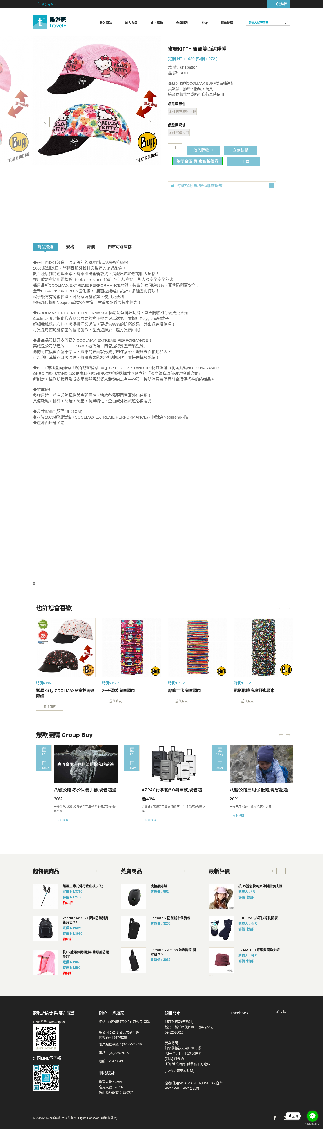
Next (150, 122)
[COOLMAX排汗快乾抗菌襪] (221, 928)
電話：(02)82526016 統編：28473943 (114, 1057)
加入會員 (131, 22)
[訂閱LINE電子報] (62, 1078)
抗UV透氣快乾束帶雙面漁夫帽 (260, 886)
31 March (44, 768)
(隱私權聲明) (109, 1118)
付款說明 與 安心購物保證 (200, 186)
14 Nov (132, 768)
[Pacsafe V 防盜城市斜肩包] (133, 928)
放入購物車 (203, 150)
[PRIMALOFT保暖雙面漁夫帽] (221, 960)
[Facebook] (274, 1118)
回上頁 (243, 161)
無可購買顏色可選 (182, 111)
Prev (45, 122)
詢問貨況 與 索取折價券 (197, 161)
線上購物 (157, 22)
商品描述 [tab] (45, 246)
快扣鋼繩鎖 (159, 886)
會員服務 (182, 22)
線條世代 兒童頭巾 (184, 690)
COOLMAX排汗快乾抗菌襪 (258, 918)
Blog (204, 22)
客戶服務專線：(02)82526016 (120, 1044)
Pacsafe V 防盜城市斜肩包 (170, 918)
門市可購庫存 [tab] (120, 246)
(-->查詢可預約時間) (179, 1071)
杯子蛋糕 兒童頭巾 (118, 690)
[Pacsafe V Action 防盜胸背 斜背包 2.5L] (133, 960)
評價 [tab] (91, 246)
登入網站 (106, 22)
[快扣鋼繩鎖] (133, 896)
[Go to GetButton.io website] (312, 1124)
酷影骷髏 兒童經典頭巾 (254, 690)
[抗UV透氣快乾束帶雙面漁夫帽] (221, 896)
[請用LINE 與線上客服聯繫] (62, 1037)
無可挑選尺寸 (178, 132)
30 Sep (219, 768)
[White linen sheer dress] (65, 647)
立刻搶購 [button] (62, 820)
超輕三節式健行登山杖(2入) (83, 886)
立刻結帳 (241, 150)
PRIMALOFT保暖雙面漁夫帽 (259, 949)
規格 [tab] (70, 246)
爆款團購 (227, 22)
